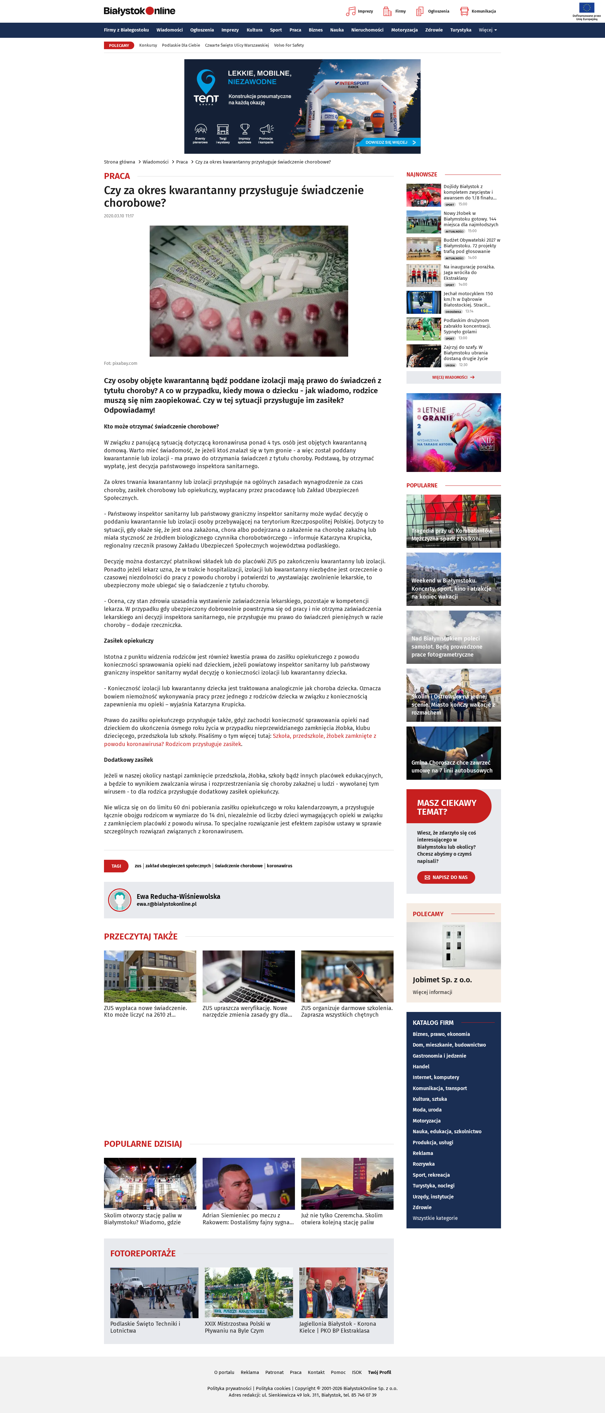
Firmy (400, 11)
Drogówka (453, 311)
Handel (421, 1067)
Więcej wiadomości (450, 377)
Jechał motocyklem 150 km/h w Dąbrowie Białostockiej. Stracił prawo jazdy (468, 299)
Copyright (305, 1388)
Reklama (423, 1153)
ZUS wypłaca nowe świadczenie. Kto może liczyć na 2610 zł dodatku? (145, 1012)
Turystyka (460, 30)
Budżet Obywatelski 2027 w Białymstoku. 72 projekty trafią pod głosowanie (472, 245)
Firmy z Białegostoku (126, 30)
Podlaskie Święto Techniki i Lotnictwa (145, 1327)
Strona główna (119, 162)
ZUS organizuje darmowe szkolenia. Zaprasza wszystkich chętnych (347, 1012)
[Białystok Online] (139, 11)
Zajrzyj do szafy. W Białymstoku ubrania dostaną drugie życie (466, 352)
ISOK (357, 1372)
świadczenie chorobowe (239, 866)
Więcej (486, 30)
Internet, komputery (436, 1077)
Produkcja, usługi (433, 1143)
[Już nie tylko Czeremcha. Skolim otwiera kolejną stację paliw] (347, 1184)
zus (138, 866)
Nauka (337, 30)
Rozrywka (424, 1164)
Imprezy (365, 11)
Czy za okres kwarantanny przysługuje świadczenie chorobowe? (263, 162)
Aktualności (455, 231)
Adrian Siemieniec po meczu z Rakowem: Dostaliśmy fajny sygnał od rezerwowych (247, 1219)
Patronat (274, 1372)
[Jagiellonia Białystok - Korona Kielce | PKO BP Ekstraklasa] (343, 1292)
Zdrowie (434, 30)
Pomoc (338, 1372)
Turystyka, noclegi (434, 1186)
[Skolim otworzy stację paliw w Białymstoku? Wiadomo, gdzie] (150, 1184)
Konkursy (148, 45)
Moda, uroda (427, 1110)
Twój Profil (379, 1372)
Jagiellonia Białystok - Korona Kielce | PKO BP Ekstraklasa (337, 1327)
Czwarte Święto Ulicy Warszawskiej (237, 45)
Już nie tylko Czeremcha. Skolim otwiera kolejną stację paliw (342, 1219)
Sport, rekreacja (431, 1175)
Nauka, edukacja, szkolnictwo (447, 1131)
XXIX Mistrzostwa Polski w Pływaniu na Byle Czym (237, 1327)
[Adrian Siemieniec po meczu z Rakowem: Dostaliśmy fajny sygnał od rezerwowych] (249, 1184)
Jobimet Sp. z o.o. (442, 980)
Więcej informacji (432, 992)
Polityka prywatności (229, 1388)
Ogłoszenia (438, 11)
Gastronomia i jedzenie (439, 1056)
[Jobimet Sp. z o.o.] (453, 945)
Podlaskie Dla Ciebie (181, 45)
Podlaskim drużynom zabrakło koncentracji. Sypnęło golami (467, 326)
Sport (276, 30)
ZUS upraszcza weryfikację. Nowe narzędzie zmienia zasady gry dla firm (245, 1012)
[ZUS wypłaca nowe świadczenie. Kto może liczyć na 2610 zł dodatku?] (150, 976)
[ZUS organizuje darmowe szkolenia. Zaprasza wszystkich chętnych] (347, 976)
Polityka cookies (273, 1388)
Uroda (450, 365)
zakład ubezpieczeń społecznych (178, 866)
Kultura (254, 30)
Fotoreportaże (143, 1253)
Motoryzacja (404, 30)
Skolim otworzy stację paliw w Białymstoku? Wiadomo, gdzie (143, 1219)
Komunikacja (484, 11)
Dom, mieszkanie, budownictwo (449, 1045)
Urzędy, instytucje (433, 1197)
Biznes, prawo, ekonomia (441, 1034)
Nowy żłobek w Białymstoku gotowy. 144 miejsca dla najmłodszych (471, 218)
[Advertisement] (249, 1078)
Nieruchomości (367, 30)
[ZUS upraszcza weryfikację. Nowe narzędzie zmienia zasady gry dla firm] (249, 976)
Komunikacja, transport (440, 1088)
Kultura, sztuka (430, 1099)
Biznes (316, 30)
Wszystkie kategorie (435, 1218)
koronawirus (279, 866)
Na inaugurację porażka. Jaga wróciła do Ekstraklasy (469, 272)
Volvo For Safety (289, 45)
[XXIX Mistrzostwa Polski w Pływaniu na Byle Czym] (249, 1292)
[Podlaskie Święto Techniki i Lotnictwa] (154, 1292)
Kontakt (316, 1372)
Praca (295, 30)
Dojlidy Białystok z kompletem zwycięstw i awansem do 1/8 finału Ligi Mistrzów (468, 192)
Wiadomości (170, 30)
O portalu (224, 1372)
